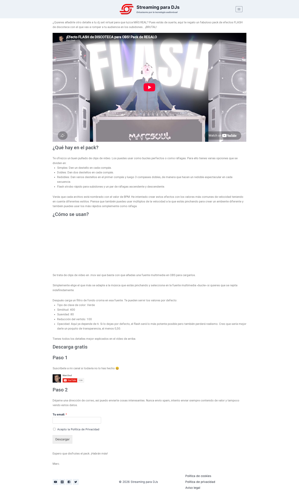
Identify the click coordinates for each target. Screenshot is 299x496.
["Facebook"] (69, 482)
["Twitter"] (76, 482)
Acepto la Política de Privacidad (78, 429)
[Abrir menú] (239, 9)
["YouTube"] (55, 482)
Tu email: (60, 414)
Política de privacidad (200, 482)
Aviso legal (192, 487)
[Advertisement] (149, 243)
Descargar (62, 439)
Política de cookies (198, 476)
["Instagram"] (62, 482)
